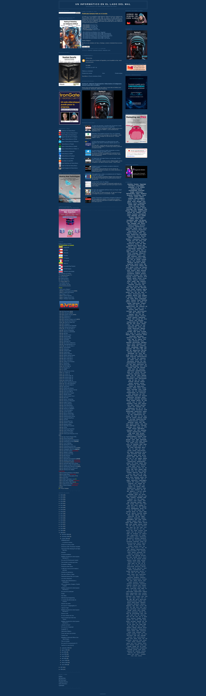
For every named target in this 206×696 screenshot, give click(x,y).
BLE (141, 361)
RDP (131, 364)
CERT (138, 527)
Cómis (133, 575)
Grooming (129, 450)
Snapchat (141, 472)
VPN (140, 314)
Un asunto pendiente (66, 554)
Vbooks (140, 402)
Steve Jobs (136, 381)
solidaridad (130, 561)
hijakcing (128, 643)
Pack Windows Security (64, 284)
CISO (145, 355)
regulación (129, 445)
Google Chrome (131, 254)
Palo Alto (139, 510)
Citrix (141, 275)
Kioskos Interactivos (141, 450)
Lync (145, 597)
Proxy (132, 292)
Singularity (137, 514)
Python (137, 218)
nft (143, 305)
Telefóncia (129, 622)
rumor (135, 652)
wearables (139, 561)
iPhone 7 (144, 557)
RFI (130, 417)
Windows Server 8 (142, 629)
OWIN (134, 607)
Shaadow (145, 513)
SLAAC (133, 439)
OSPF (128, 607)
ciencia (127, 444)
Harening (144, 586)
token (135, 287)
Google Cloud (133, 356)
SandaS (144, 456)
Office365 (143, 351)
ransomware (129, 311)
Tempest (128, 389)
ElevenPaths (137, 195)
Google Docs (129, 585)
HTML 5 (139, 467)
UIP (127, 624)
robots (142, 292)
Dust (131, 323)
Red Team (66, 397)
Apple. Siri (134, 568)
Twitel (134, 331)
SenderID (134, 417)
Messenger (142, 367)
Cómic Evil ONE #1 (68, 391)
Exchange (132, 503)
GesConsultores (136, 583)
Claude (140, 286)
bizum (136, 519)
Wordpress (130, 262)
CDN (138, 499)
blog (144, 245)
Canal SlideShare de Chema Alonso (69, 163)
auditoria (129, 552)
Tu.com (138, 333)
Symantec (128, 547)
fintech (131, 638)
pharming (134, 560)
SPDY (135, 615)
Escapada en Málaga (66, 564)
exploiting (139, 248)
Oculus (137, 607)
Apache (135, 247)
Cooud (130, 575)
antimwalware (143, 550)
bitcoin (138, 236)
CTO (139, 464)
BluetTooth (142, 571)
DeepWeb (143, 384)
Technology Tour (94, 26)
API (142, 319)
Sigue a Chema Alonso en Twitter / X (70, 148)
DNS (142, 250)
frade (143, 638)
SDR (142, 489)
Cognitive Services (139, 226)
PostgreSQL (144, 470)
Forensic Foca (142, 392)
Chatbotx (133, 574)
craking (143, 632)
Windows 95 (132, 491)
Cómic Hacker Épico (68, 430)
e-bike (143, 521)
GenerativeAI (130, 220)
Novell (135, 438)
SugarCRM (139, 621)
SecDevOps (130, 381)
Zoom (131, 475)
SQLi (133, 325)
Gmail (138, 250)
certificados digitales (134, 366)
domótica (134, 413)
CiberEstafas (67, 352)
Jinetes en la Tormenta (69, 361)
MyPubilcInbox (130, 455)
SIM (135, 375)
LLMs (135, 209)
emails (135, 635)
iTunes (127, 644)
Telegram (129, 278)
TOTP (134, 308)
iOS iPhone (140, 643)
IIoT (146, 588)
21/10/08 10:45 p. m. (91, 67)
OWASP (134, 387)
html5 (139, 403)
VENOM (140, 624)
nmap (127, 424)
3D (135, 384)
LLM (138, 200)
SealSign (144, 387)
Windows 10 (142, 253)
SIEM (128, 615)
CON (144, 240)
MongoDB (141, 469)
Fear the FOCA (64, 276)
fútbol (144, 422)
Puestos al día (64, 613)
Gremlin (131, 438)
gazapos (144, 640)
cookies (136, 422)
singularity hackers (130, 306)
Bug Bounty (66, 363)
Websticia (142, 381)
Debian (128, 345)
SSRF (141, 456)
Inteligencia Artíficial (138, 591)
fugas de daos (135, 640)
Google (132, 192)
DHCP (144, 500)
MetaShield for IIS (130, 538)
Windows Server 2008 (141, 419)
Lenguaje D (138, 596)
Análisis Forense (67, 402)
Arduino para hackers (69, 292)
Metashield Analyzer (135, 508)
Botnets (130, 294)
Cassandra (143, 572)
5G (145, 445)
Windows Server (97, 50)
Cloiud (137, 574)
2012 (61, 524)
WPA (128, 491)
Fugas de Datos (136, 303)
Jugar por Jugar (65, 607)
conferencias (139, 192)
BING (144, 243)
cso (131, 444)
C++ (145, 571)
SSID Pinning (142, 615)
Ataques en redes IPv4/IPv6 (70, 465)
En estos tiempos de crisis (67, 615)
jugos (146, 644)
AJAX (139, 563)
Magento (132, 452)
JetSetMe (131, 594)
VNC (146, 547)
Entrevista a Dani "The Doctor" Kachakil (70, 546)
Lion (142, 416)
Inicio (103, 73)
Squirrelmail (136, 546)
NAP (127, 539)
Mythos (135, 455)
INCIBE (128, 533)
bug (127, 221)
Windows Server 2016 (69, 298)
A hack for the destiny (69, 407)
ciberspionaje (131, 422)
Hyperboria (141, 505)
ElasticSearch (142, 577)
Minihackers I (67, 317)
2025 (61, 497)
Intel (140, 394)
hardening (130, 198)
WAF (144, 402)
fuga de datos (142, 251)
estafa (138, 635)
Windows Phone (138, 411)
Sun (138, 358)
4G (128, 414)
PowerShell (129, 228)
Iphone (129, 201)
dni (143, 492)
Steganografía (143, 439)
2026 (61, 495)
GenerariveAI (135, 582)
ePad (142, 633)
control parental (130, 378)
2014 (61, 520)
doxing (127, 355)
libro (144, 248)
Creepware (140, 500)
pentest (130, 200)
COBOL (141, 527)
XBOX (139, 337)
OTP (128, 364)
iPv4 (142, 268)
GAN (138, 367)
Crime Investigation (68, 410)
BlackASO (131, 499)
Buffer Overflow (133, 425)
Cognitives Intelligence (131, 436)
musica (130, 524)
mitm (138, 223)
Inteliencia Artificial (129, 591)
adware (141, 301)
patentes (131, 424)
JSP (146, 467)
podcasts (129, 250)
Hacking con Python (68, 432)
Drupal (144, 436)
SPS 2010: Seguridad (68, 480)
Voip (143, 314)
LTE (137, 506)
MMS (134, 599)
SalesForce (134, 513)
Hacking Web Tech (68, 421)
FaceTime (143, 466)
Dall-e (138, 528)
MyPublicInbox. (136, 604)
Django (144, 502)
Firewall (139, 300)
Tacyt (139, 283)
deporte (129, 413)
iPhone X (129, 558)
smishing (129, 654)
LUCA (128, 215)
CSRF (134, 367)
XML (141, 474)
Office (135, 283)
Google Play (130, 264)
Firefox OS (140, 580)
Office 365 (134, 358)
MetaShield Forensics (131, 488)
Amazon (134, 276)
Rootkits (133, 409)
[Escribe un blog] (84, 47)
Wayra (138, 270)
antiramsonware (143, 630)
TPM (146, 621)
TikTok (140, 353)
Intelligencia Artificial (133, 593)
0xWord (60, 676)
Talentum (144, 283)
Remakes (63, 552)
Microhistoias (137, 538)
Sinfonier (137, 325)
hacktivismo (143, 315)
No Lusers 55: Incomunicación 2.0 (69, 643)
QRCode (133, 511)
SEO (133, 319)
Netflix (129, 369)
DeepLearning (142, 317)
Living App (128, 276)
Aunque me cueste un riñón (67, 544)
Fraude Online (66, 474)
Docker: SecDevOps (68, 399)
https (138, 281)
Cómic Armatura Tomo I (69, 396)
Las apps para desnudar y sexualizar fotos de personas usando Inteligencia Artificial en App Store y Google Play (106, 126)
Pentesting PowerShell (69, 429)
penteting (135, 524)
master (144, 413)
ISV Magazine (135, 533)
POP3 (135, 510)
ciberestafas (131, 284)
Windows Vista (106, 50)
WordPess (129, 630)
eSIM (133, 555)
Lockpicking (131, 536)
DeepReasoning (131, 408)
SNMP (137, 456)
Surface (140, 546)
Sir (142, 616)
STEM (127, 616)
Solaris (141, 619)
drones (131, 355)
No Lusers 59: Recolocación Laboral (69, 560)
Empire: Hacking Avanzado (70, 382)
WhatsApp (134, 215)
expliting (127, 638)
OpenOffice (143, 342)
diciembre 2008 (65, 534)
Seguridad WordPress (69, 418)
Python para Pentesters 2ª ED (71, 433)
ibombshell (139, 413)
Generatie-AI (140, 530)
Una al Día (65, 477)
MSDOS (128, 400)
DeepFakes (144, 239)
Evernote (128, 530)
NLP (130, 539)
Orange (144, 488)
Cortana (129, 466)
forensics (130, 330)
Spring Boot (66, 386)
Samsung (134, 428)
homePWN (135, 557)
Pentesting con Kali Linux (70, 446)
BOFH (137, 433)
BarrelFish (128, 571)
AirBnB (144, 497)
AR (144, 563)
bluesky (133, 632)
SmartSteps (130, 546)
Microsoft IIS (139, 488)
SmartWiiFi (129, 619)
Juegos (137, 243)
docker (129, 281)
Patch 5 (139, 610)
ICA (142, 427)
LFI (144, 408)
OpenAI (136, 264)
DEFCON (137, 372)
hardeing (133, 641)
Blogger (141, 347)
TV (136, 402)
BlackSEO (140, 320)
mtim (138, 646)
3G (136, 339)
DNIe (144, 361)
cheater (139, 519)
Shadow (128, 514)
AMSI (130, 525)
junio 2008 (64, 654)
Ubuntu (131, 267)
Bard (140, 330)
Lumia (142, 597)
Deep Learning (132, 231)
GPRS (144, 258)
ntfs (140, 646)
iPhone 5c (140, 557)
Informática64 (132, 336)
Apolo (127, 527)
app (128, 359)
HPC (128, 586)
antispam (144, 337)
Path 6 (128, 489)
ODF (137, 306)
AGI (136, 563)
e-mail (143, 212)
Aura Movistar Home (137, 569)
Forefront (131, 386)
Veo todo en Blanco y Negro (67, 574)
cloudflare (129, 268)
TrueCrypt (130, 474)
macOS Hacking (67, 411)
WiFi (138, 231)
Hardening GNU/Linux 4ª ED (70, 447)
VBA (137, 624)
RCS (145, 541)
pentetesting (130, 649)
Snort (133, 619)
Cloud (128, 270)
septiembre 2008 (66, 648)
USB (127, 350)
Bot (136, 391)
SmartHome (139, 289)
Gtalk (129, 505)
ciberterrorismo (130, 397)
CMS (134, 406)
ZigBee (137, 630)
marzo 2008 (65, 660)
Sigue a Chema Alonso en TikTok (69, 139)
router (145, 496)
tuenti (145, 344)
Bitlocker (143, 447)
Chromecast (130, 528)
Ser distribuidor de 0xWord (65, 273)
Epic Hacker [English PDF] (70, 436)
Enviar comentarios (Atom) (95, 76)
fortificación (134, 256)
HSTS (134, 427)
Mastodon (128, 409)
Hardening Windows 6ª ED (69, 472)
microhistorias (130, 273)
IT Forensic (66, 258)
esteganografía (142, 298)
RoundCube (130, 544)
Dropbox (128, 416)
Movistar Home (142, 229)
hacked (143, 272)
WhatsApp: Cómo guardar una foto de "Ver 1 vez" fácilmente (106, 133)
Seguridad (144, 375)
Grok (136, 483)
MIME (131, 599)
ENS (145, 347)
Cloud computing (142, 247)
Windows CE (133, 549)
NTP (145, 508)
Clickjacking (138, 406)
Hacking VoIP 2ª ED (68, 454)
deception (135, 475)
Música (143, 223)
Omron (141, 607)
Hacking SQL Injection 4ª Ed (70, 466)
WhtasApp (134, 627)
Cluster (65, 427)
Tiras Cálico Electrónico (70, 383)
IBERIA (142, 588)
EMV (133, 481)
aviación (144, 491)
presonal (143, 649)
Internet (130, 206)
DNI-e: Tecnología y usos (69, 479)
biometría (129, 286)
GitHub (131, 333)
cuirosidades (134, 633)
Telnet (133, 622)
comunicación (135, 492)
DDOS (138, 384)
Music (145, 416)
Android (130, 204)
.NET (128, 259)
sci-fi (145, 359)
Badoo (143, 569)
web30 (139, 445)
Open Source (132, 242)
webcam (138, 323)
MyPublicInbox (62, 678)
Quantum (143, 273)
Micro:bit (141, 508)
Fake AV (136, 503)
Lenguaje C (130, 486)
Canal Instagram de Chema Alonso (69, 168)
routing (128, 497)
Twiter (136, 622)
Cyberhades (61, 685)
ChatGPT (138, 212)
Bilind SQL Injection (135, 571)
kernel (141, 366)
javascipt (143, 494)
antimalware (138, 258)
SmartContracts (134, 265)
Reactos (141, 511)
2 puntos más (64, 635)
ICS (139, 416)
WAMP (144, 624)
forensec (139, 638)
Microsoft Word (134, 453)
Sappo (137, 439)
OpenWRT (129, 610)
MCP (140, 506)
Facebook (134, 214)
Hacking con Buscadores (69, 476)
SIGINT (131, 615)
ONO (145, 605)
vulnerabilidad (139, 497)
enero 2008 (64, 664)
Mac (134, 312)
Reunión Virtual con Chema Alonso (69, 132)
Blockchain (142, 225)
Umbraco (133, 624)
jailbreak (129, 261)
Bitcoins (140, 245)
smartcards (140, 524)
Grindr (139, 585)
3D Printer (137, 361)
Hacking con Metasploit (69, 400)
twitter (136, 220)
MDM (128, 452)
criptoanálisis (139, 344)
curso (142, 308)
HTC (130, 586)
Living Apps (135, 253)
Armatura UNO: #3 (68, 377)
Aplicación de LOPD (68, 483)
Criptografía (141, 221)
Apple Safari (137, 398)
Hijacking (135, 295)
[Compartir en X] (86, 47)
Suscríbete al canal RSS (67, 160)
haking (130, 557)
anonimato (130, 297)
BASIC (133, 433)
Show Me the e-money (69, 371)
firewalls (144, 475)
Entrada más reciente (87, 73)
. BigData (143, 561)
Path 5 (137, 348)
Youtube (129, 240)
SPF (136, 353)
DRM (134, 528)
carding (131, 442)
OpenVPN (128, 470)
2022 (61, 503)
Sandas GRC (135, 472)
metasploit (133, 223)
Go (128, 438)
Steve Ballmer (133, 621)
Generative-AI (142, 214)
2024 (61, 499)
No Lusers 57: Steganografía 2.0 (68, 605)
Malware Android (67, 424)
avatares (145, 411)
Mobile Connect (140, 386)
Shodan (138, 259)
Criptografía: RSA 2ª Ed (69, 449)
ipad (133, 240)
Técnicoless (142, 279)
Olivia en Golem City (70, 322)
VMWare (143, 516)
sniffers (128, 347)
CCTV (135, 499)
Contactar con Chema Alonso (68, 130)
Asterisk (131, 527)
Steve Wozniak (139, 409)
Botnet (134, 311)
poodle (139, 649)
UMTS (137, 441)
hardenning (138, 641)
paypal (145, 444)
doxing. (138, 633)
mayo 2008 (64, 656)
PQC (137, 369)
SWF (133, 616)
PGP (134, 348)
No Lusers (136, 206)
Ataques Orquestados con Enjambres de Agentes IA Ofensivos (106, 197)
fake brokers (143, 555)
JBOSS (128, 506)
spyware (143, 397)
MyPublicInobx (143, 538)
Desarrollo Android (68, 450)
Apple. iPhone (140, 568)
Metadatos (140, 209)
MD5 (127, 599)
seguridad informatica (141, 652)
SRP (138, 615)
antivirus (129, 344)
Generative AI (130, 243)
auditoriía (129, 632)
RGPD (127, 613)
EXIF (141, 528)
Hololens (127, 588)
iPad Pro (144, 643)
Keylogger (144, 535)
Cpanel (135, 500)
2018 (61, 511)
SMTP (129, 428)
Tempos (134, 207)
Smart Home (142, 369)
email (140, 422)
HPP (144, 483)
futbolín (140, 640)
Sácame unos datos (66, 603)
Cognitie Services (142, 574)
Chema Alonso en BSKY (67, 153)
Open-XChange (133, 608)
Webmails (143, 328)
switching (142, 477)
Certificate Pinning (138, 414)
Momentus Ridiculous (142, 356)
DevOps (133, 345)
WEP (129, 549)
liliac (135, 558)
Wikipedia (140, 458)
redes (141, 218)
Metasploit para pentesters (72, 458)
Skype (134, 364)
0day (133, 339)
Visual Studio (134, 389)
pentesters (135, 317)
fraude (140, 228)
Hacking (130, 184)
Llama (139, 295)
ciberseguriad (138, 632)
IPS (131, 533)
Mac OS (137, 599)
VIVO (136, 458)
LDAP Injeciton (129, 596)
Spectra (144, 207)
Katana (136, 594)
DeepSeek (131, 314)
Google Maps (129, 427)
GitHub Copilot (135, 394)
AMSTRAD (140, 355)
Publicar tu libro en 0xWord (65, 243)
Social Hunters (67, 347)
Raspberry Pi (67, 367)
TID (138, 301)
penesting (128, 647)
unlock (132, 655)
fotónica (136, 494)
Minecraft (129, 602)
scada (136, 355)
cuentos (136, 359)
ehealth (129, 391)
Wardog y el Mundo (68, 452)
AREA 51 (65, 263)
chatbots (132, 359)
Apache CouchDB (130, 566)
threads (134, 561)
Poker (143, 510)
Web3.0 (137, 474)
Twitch (143, 547)
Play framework (129, 541)
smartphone (129, 295)
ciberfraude (129, 521)
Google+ (128, 467)
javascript (143, 270)
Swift (144, 546)
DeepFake (140, 436)
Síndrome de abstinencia (67, 572)
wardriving (135, 445)
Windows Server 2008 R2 (132, 550)
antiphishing (142, 358)
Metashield (128, 342)
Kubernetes (66, 349)
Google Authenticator (131, 362)
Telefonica (128, 441)
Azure (135, 297)
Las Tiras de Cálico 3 (69, 328)
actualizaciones (137, 517)
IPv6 (141, 243)
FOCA (139, 207)
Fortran (144, 580)
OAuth (133, 369)
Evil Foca (144, 297)
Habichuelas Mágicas (66, 631)
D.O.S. (132, 372)
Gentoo (145, 503)
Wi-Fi (135, 430)
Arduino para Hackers (69, 388)
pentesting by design (135, 647)
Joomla (142, 340)
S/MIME (133, 456)
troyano (139, 326)
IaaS (140, 533)
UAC (143, 284)
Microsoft (131, 217)
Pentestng (144, 539)
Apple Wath (129, 568)
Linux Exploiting (67, 443)
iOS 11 (132, 643)
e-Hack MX (66, 260)
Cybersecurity (139, 334)
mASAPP (139, 459)
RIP (130, 613)
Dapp (128, 502)
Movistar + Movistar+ (135, 602)
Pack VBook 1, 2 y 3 (64, 294)
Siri (141, 325)
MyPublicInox (143, 604)
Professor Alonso (64, 278)
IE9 (133, 380)
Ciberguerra (67, 324)
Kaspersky (133, 506)
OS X (139, 380)
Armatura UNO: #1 (68, 380)
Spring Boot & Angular (69, 393)
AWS (129, 405)
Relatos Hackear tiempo (69, 355)
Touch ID (136, 547)
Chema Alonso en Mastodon (68, 151)
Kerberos (128, 469)
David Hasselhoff (142, 378)
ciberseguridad (133, 190)
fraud (127, 557)
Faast (144, 275)
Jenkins (127, 594)
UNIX (130, 458)
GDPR (134, 351)
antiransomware (131, 370)
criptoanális (128, 633)
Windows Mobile (129, 411)
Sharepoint (144, 395)
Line (127, 536)
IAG (143, 467)
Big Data (66, 333)
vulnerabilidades (134, 347)
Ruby (142, 348)
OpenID (138, 608)
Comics (135, 203)
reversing (138, 319)
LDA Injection (144, 594)
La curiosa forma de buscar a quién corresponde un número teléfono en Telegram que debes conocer (106, 151)
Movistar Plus (131, 305)
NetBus (137, 605)
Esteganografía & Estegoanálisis (71, 440)
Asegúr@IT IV (64, 629)
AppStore (141, 463)
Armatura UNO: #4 (68, 375)
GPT (137, 251)
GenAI (134, 201)
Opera (142, 380)
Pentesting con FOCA (69, 441)
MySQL (144, 261)
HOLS (132, 505)
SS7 (129, 513)
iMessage (129, 431)
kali (140, 267)
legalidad (129, 303)
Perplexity (128, 319)
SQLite (138, 375)
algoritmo (131, 383)
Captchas (140, 339)
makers (136, 309)
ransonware (143, 560)
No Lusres (141, 605)
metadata (138, 261)
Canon (145, 527)
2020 (61, 507)
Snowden (136, 619)
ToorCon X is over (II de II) (67, 645)
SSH (145, 348)
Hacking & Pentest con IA (70, 319)
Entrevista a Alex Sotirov (67, 566)
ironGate (141, 644)
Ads (127, 398)
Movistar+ (133, 301)
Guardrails (140, 483)
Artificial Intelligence (139, 198)
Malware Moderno (68, 353)
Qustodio (141, 541)
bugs (144, 232)
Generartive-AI (141, 582)
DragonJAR (66, 247)
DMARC (133, 466)
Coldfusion (129, 481)
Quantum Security (68, 314)
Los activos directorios (66, 578)
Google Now (135, 585)
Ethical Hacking (67, 295)
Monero (136, 469)
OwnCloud (134, 610)
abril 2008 (64, 658)
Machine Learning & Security (70, 389)
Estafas (144, 215)
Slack (141, 514)
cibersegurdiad (139, 552)
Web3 (135, 221)
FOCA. (131, 580)
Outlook (139, 387)
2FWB (130, 433)
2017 (61, 513)
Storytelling (66, 339)
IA (138, 187)
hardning (143, 641)
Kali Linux (139, 290)
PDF (136, 292)
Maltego (143, 486)
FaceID (143, 449)
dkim (144, 353)
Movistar (142, 231)
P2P (144, 330)
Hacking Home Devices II (70, 320)
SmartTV (133, 270)
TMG (143, 621)
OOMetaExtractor (65, 540)
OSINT (65, 369)
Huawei (139, 588)
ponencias (135, 649)
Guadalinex (144, 585)
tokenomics (129, 247)
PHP (134, 261)
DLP (144, 414)
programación (136, 239)
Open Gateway (140, 336)
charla (138, 308)
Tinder (133, 441)
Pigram (139, 470)
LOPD (130, 312)
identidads (137, 644)
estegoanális (137, 555)
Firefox (134, 250)
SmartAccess (133, 618)
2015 (61, 518)
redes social (130, 652)
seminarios (128, 463)
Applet (142, 478)
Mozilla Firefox (136, 328)
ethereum (137, 315)
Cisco (139, 425)
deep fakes (136, 383)
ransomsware (140, 496)
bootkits (128, 459)
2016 (61, 515)
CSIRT (132, 572)
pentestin (144, 459)
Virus (127, 377)
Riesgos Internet (67, 394)
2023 (61, 501)
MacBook (133, 400)
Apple (134, 204)
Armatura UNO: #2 (68, 378)
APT (139, 287)
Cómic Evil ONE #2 (69, 385)
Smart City (140, 417)
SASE (145, 613)
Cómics (129, 214)
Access (128, 478)
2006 (61, 669)
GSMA (129, 394)
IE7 (142, 408)
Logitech (134, 597)
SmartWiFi (129, 331)
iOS (134, 212)
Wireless (141, 265)
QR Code (144, 455)
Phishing (129, 232)
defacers (139, 521)
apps (143, 294)
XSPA (138, 430)
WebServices (130, 517)
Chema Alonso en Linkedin (67, 158)
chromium (144, 519)
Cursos (131, 196)
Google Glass (130, 483)
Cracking (144, 259)
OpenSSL (138, 400)
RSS (134, 323)
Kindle (139, 594)
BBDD (145, 463)
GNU (132, 416)
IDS (139, 408)
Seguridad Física (132, 245)
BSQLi (128, 372)
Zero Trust (139, 491)
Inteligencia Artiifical (134, 535)
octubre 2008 (65, 538)
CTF (133, 449)
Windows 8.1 (133, 377)
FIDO (128, 580)
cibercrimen (134, 229)
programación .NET (132, 326)
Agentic (128, 300)
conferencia (129, 275)
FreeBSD (130, 582)
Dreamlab (65, 252)
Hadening (139, 586)
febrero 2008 (65, 662)
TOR (128, 298)
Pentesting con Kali (69, 291)
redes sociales (141, 256)
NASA (133, 605)
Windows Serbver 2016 (140, 549)
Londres (138, 597)
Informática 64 (136, 340)
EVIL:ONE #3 (67, 366)
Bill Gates (142, 433)
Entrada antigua (118, 73)
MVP (135, 386)
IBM (137, 322)
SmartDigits (139, 618)
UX (133, 458)
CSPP (127, 356)
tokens (140, 240)
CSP (135, 572)
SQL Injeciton (138, 544)
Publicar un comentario (87, 71)
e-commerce (143, 345)
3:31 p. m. (103, 48)
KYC (140, 535)
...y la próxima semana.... (67, 542)
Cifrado (128, 234)
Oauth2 (129, 358)
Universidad (129, 209)
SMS (129, 256)
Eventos (90, 50)
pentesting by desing (132, 461)
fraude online (137, 268)
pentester (141, 309)
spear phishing (130, 361)
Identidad (139, 201)
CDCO (129, 449)
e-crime (136, 267)
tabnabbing (143, 654)
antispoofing (143, 430)
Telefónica (143, 193)
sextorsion (144, 403)
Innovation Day (93, 27)
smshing (145, 524)
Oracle (141, 264)
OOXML (133, 289)
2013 (61, 522)
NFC (139, 351)
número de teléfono (133, 496)
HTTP (145, 276)
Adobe (132, 405)
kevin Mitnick (138, 397)
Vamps (134, 474)
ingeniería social (136, 350)
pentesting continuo (137, 431)
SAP (127, 513)
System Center (131, 516)
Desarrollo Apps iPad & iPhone (71, 463)
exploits (134, 281)
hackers (142, 200)
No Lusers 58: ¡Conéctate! (67, 591)
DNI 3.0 (137, 575)
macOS (129, 317)
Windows (129, 203)
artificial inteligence (130, 519)
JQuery (139, 593)
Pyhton (132, 489)
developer (136, 275)
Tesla (127, 458)
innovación (131, 226)
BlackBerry (130, 434)
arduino (133, 344)
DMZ (143, 406)
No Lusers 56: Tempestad (67, 627)
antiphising (143, 517)
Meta (136, 380)
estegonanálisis (130, 494)
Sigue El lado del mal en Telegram (69, 136)
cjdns (144, 552)
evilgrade (136, 522)
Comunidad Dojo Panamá (69, 266)
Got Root (66, 419)
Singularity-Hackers (63, 682)
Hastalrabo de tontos (141, 362)
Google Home (137, 373)
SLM (140, 395)
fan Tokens (135, 286)
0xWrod (133, 563)
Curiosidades (140, 186)
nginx (127, 496)
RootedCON (137, 489)
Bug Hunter (66, 311)
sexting (145, 366)
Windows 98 (140, 627)
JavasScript (144, 593)
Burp (135, 527)
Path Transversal (138, 539)
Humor (144, 195)
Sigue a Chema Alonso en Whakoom (70, 141)
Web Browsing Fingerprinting (68, 597)
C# (145, 478)
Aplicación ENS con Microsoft (71, 468)
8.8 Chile (65, 250)
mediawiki (134, 646)
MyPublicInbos (130, 604)
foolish (141, 359)
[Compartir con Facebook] (87, 47)
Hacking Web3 (67, 336)
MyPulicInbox (128, 605)
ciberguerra (138, 272)
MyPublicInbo (142, 602)
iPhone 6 (140, 522)
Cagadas (128, 480)
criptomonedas (137, 237)
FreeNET (135, 530)
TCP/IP (145, 409)
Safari (133, 402)
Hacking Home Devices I (70, 327)
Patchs (132, 470)
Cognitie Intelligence (143, 480)
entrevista (142, 383)
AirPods (131, 447)
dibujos (136, 298)
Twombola (144, 622)
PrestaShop (129, 472)
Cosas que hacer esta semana (68, 633)
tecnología (130, 367)
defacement (135, 444)
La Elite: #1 (67, 372)
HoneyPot (134, 450)
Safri (140, 616)
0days (141, 424)
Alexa (136, 320)
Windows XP (130, 272)
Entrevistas (134, 211)
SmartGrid (144, 618)
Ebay (144, 528)
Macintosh (138, 486)
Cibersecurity (143, 464)
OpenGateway (131, 353)
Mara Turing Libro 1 (68, 360)
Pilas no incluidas (65, 641)
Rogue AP (129, 456)
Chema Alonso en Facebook (68, 156)
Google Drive (143, 481)
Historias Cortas (67, 335)
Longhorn (137, 536)
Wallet (140, 441)
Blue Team (143, 350)
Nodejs (145, 469)
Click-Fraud (143, 425)
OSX (129, 510)
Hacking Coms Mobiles (69, 469)
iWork (135, 459)
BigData (135, 228)
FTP (137, 392)
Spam (131, 221)
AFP (127, 525)
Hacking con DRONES (69, 408)
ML (135, 333)
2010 (61, 528)
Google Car (137, 481)
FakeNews (133, 300)
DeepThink (139, 502)
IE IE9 (142, 242)
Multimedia (129, 387)
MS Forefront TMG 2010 (69, 482)
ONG (132, 375)
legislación (138, 312)
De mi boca (142, 575)
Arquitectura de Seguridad (70, 325)
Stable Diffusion (141, 428)
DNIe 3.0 (138, 466)
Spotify (135, 337)
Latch (134, 200)
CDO (143, 312)
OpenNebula (143, 608)
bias (131, 350)
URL (130, 624)
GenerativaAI (129, 583)
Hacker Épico (67, 457)
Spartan (144, 619)
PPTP (145, 427)
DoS (137, 408)
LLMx (134, 596)
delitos (141, 444)
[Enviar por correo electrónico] (83, 47)
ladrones (127, 477)
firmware (135, 638)
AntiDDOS (137, 405)
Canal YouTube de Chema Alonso (69, 165)
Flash (132, 530)
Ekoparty (65, 255)
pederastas (139, 558)
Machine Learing (143, 599)
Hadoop (138, 427)
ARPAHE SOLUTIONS (68, 271)
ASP (128, 447)
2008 (61, 532)
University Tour (93, 25)
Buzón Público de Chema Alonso (69, 134)
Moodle (139, 453)
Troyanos (135, 279)
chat (144, 325)
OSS (131, 607)
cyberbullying (129, 403)
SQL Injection (142, 220)
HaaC (135, 416)
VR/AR (141, 322)
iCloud (132, 459)
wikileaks (143, 323)
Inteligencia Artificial (136, 189)
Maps (132, 469)
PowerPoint (128, 511)
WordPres (133, 630)
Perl (136, 470)
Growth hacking (134, 467)
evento (136, 378)
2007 (61, 667)
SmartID (145, 417)
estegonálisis (143, 635)
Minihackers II (67, 316)
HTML (129, 325)
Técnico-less (138, 284)
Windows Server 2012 (69, 460)
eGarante (140, 475)
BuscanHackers (133, 464)
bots (139, 292)
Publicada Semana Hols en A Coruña (69, 576)
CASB (129, 572)
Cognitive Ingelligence (140, 434)
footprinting (141, 306)
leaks (133, 391)
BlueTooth (140, 276)
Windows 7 (129, 239)
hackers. (129, 641)
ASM (131, 414)
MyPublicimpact (62, 680)
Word (139, 550)
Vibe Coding (132, 419)
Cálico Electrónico (65, 280)
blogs (128, 251)
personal (129, 212)
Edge (130, 380)
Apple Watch (137, 478)
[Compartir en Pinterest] (89, 47)
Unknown (88, 58)
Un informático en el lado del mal (103, 4)
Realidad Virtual (129, 395)
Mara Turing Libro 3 (68, 356)
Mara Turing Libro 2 (68, 358)
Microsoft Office (136, 342)
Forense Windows (67, 485)
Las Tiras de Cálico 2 (69, 346)
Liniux (130, 597)
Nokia (133, 539)
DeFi (141, 372)
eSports (131, 522)
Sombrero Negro (67, 350)
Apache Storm (137, 566)
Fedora (141, 503)
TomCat (132, 547)
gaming (134, 278)
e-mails (129, 339)
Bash (128, 464)
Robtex (145, 511)
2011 (61, 526)
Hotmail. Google (133, 588)
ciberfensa (134, 552)
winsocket (140, 655)
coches (139, 389)
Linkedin (129, 328)
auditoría (132, 218)
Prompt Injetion (136, 541)
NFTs (137, 305)
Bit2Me (139, 297)
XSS (137, 240)
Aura (139, 215)
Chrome (140, 278)
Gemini (129, 253)
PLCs (127, 417)
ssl (146, 292)
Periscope (143, 610)
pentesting (131, 187)
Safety (137, 616)
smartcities (137, 424)
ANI (142, 563)
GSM (144, 326)
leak (146, 268)
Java (132, 283)
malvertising (136, 477)
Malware (141, 196)
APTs (146, 477)
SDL (134, 544)
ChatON (128, 574)
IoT (145, 250)
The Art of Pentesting (69, 330)
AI (136, 187)
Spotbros (128, 621)
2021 (61, 505)
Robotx (141, 613)
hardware (135, 232)
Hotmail (145, 334)
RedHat (136, 395)
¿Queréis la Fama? (65, 625)
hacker (138, 331)
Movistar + (139, 254)
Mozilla (143, 453)
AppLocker (144, 566)
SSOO (144, 544)
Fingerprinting (142, 203)
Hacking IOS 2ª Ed (68, 444)
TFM (136, 516)
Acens (132, 478)
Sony (145, 472)
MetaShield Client (138, 452)
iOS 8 (135, 643)
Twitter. (139, 622)
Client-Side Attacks (68, 405)
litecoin (131, 477)
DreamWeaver (136, 577)
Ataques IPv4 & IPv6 (69, 297)
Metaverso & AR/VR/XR (69, 331)
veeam (136, 655)
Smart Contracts (140, 364)
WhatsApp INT (67, 341)
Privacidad (141, 190)
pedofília (144, 646)
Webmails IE (129, 627)
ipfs (132, 558)
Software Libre (130, 258)
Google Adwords (143, 583)
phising (138, 560)
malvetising (129, 646)
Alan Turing (138, 525)
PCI (132, 510)
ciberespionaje (132, 248)
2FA (143, 237)
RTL (137, 511)
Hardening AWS (67, 338)
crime (141, 492)
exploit (138, 242)
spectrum (137, 654)
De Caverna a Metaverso (69, 342)
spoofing (143, 262)
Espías (127, 503)
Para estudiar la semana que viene (69, 562)
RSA (137, 345)
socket (133, 654)
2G (143, 445)
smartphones (133, 497)
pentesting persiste (143, 647)
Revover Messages (135, 613)
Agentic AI (135, 330)
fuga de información (141, 311)
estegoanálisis (130, 384)
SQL (144, 489)
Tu (139, 547)
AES (132, 463)
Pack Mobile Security (64, 283)
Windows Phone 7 (134, 629)
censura (136, 442)
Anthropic (136, 463)
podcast (133, 251)
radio (128, 283)
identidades (132, 644)
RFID (144, 394)
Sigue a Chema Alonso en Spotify (69, 146)
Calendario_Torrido (131, 322)
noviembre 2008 (65, 536)
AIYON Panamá (67, 268)
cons (144, 254)
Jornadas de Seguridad (92, 28)
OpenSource (129, 337)
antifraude (145, 458)
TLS (128, 419)
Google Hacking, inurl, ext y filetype (100, 182)
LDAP (131, 287)
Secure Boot (139, 513)
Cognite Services (134, 480)
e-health (144, 389)
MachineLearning (143, 536)
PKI (142, 400)
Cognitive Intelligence (133, 225)
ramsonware (143, 651)
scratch (144, 431)
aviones (130, 492)
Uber (139, 516)
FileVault (135, 580)
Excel (135, 290)
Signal (133, 514)
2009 (61, 530)
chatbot (132, 298)
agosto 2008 (65, 650)
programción (138, 651)
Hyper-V (136, 505)
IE (144, 505)
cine (145, 301)
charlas (136, 196)
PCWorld (137, 273)
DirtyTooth (130, 351)
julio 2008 (64, 652)
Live (134, 486)
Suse (144, 514)
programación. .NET (130, 651)
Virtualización (130, 430)
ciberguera (134, 521)
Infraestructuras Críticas (69, 416)
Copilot (136, 449)
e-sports (135, 403)
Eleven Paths (141, 204)
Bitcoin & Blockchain (68, 413)
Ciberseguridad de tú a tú (69, 344)
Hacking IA (66, 313)
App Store (131, 398)
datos (141, 305)
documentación (130, 315)
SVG (130, 616)
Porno (139, 438)
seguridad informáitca (141, 461)
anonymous (141, 420)
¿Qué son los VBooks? (64, 289)
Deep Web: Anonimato (69, 425)
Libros (137, 193)
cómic (136, 314)
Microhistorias (67, 455)
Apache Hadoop (138, 447)
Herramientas (143, 234)
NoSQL (139, 455)
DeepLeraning (130, 577)
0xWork (129, 563)
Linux (144, 201)
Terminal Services (137, 294)
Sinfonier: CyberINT (68, 422)
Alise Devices (144, 525)
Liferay (142, 596)
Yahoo (132, 334)
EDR (140, 449)
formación (130, 195)
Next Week (63, 595)
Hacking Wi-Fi (67, 364)
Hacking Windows (68, 403)
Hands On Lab (96, 29)
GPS (132, 259)
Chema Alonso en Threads (67, 144)
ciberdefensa (142, 442)
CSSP (139, 572)
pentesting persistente (140, 370)
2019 (61, 509)
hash (140, 494)
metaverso (143, 281)
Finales (63, 593)
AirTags (133, 525)
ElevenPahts (144, 398)
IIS (134, 259)
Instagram (143, 303)
